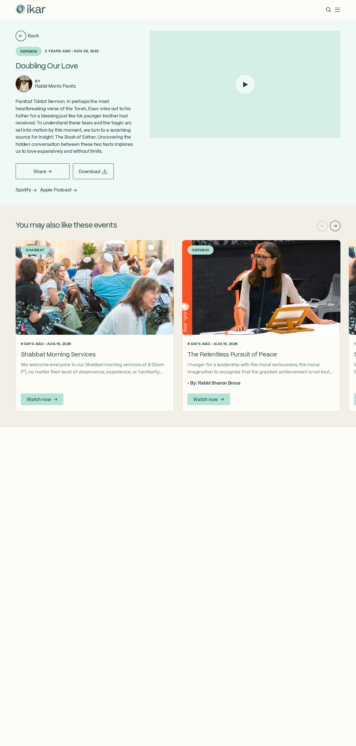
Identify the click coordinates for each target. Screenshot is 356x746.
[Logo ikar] (31, 9)
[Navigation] (337, 9)
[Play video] (245, 84)
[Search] (328, 10)
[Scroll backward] (322, 226)
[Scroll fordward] (335, 226)
